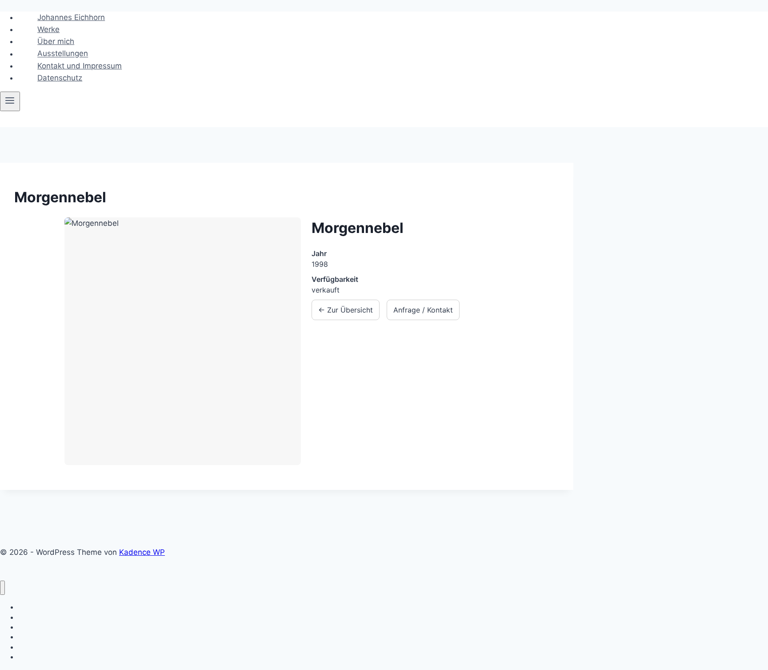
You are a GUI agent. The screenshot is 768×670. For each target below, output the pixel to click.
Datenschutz (59, 77)
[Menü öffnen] (10, 101)
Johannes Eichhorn (71, 17)
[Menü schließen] (2, 588)
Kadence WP (142, 552)
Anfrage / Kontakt (423, 309)
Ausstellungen (62, 53)
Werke (48, 29)
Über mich (55, 41)
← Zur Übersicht (345, 309)
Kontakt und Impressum (79, 65)
